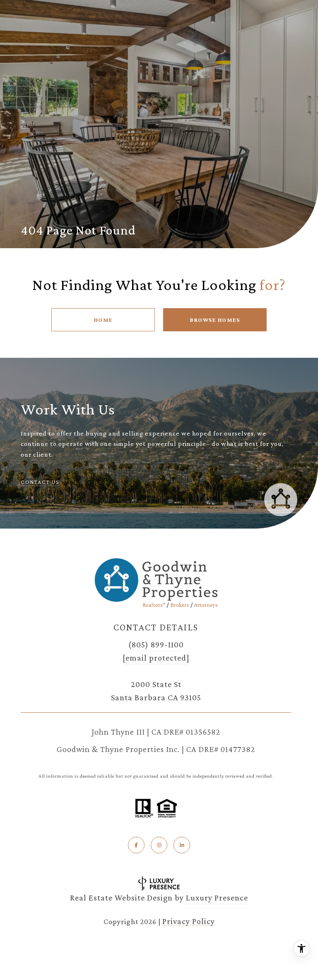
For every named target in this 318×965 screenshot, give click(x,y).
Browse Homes (215, 319)
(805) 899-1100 (156, 644)
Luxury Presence (217, 897)
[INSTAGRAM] (159, 845)
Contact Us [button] (40, 482)
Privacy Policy (188, 921)
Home (103, 319)
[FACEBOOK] (136, 845)
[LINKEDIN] (181, 845)
